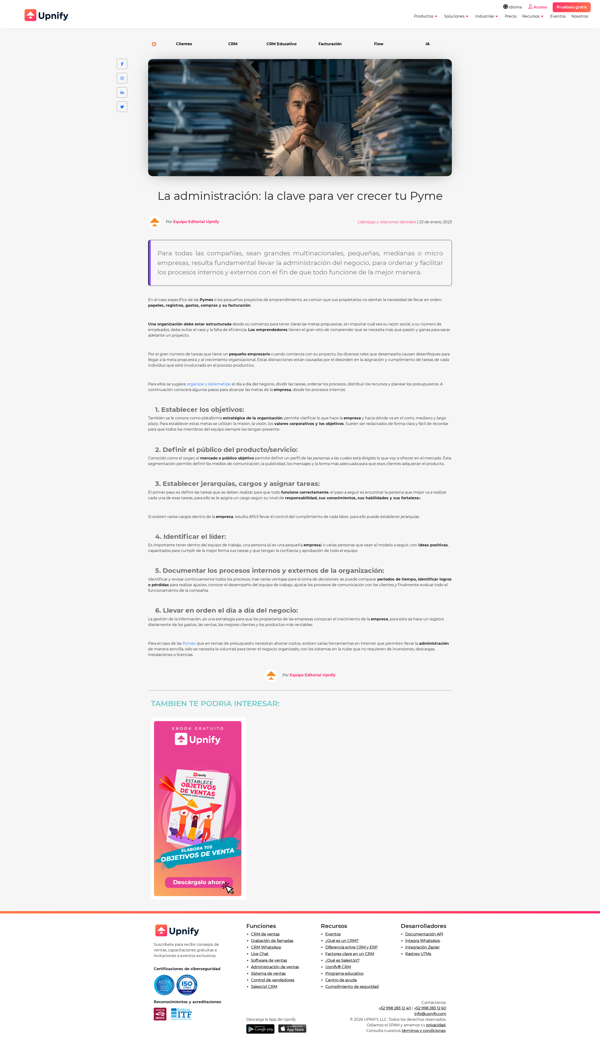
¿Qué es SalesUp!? (342, 960)
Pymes (189, 643)
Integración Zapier (422, 947)
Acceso (540, 7)
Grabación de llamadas (272, 941)
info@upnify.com (430, 1014)
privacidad (436, 1025)
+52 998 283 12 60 (430, 1008)
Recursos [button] (531, 16)
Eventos (558, 16)
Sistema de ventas (268, 973)
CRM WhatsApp (266, 947)
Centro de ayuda (341, 980)
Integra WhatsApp (422, 941)
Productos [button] (423, 16)
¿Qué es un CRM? (342, 941)
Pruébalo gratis (572, 7)
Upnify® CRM (338, 967)
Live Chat (260, 954)
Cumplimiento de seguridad (352, 986)
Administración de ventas (275, 967)
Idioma (515, 7)
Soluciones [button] (454, 16)
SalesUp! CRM (264, 986)
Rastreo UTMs (418, 954)
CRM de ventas (265, 934)
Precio (511, 16)
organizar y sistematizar (209, 384)
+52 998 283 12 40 (395, 1008)
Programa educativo (344, 973)
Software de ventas (269, 960)
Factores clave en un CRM (349, 954)
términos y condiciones (424, 1030)
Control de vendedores (272, 980)
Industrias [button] (484, 16)
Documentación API (424, 934)
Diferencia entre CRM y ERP (351, 947)
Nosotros (579, 16)
